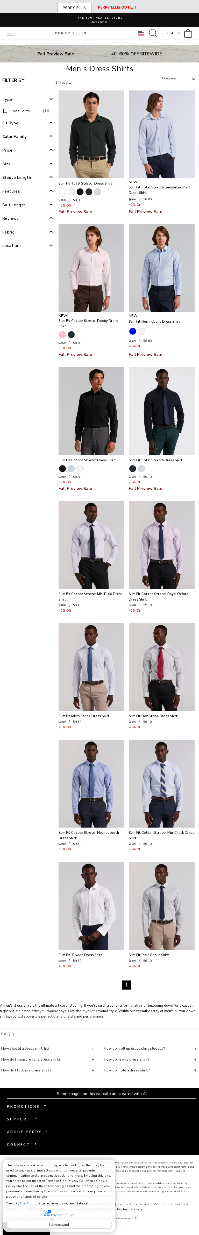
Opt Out (26, 1203)
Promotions (26, 1106)
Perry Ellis (74, 7)
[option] (27, 111)
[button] (11, 33)
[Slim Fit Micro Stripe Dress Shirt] (91, 667)
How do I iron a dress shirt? (126, 1059)
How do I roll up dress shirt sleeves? (134, 1048)
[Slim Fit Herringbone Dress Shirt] (162, 268)
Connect (22, 1144)
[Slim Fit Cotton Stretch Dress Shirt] (91, 411)
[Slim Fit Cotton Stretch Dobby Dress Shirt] (91, 268)
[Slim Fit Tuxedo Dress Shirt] (91, 906)
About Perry (27, 1131)
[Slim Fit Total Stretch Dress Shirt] (91, 134)
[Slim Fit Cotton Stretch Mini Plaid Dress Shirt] (91, 545)
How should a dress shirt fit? (25, 1048)
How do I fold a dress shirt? (127, 1070)
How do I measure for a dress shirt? (30, 1059)
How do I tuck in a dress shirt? (26, 1070)
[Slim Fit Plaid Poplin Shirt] (162, 906)
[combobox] (178, 79)
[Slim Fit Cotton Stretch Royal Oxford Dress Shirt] (162, 545)
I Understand (59, 1225)
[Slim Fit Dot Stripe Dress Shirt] (162, 667)
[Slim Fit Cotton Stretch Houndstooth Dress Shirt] (91, 784)
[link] (189, 33)
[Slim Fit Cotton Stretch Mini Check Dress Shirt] (162, 784)
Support (22, 1119)
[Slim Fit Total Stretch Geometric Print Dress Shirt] (162, 134)
